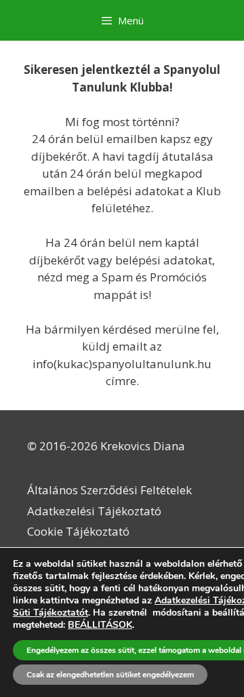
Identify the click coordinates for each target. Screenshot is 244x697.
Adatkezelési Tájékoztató (94, 511)
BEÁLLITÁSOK (100, 625)
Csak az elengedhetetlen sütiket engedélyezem (110, 674)
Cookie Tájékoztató (78, 531)
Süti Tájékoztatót (50, 612)
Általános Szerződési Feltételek (109, 490)
